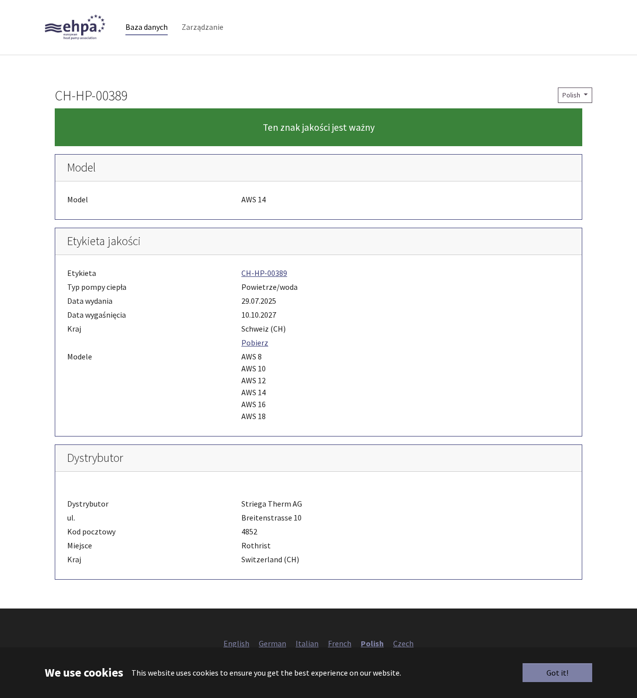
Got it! (557, 673)
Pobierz (254, 343)
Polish (572, 94)
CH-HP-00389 (264, 273)
